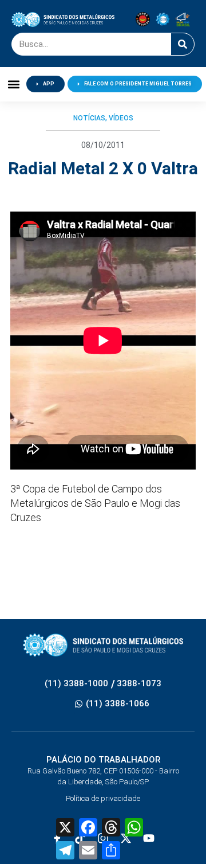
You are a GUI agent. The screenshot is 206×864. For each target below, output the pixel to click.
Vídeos (121, 118)
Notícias (89, 118)
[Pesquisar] (182, 44)
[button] (13, 84)
